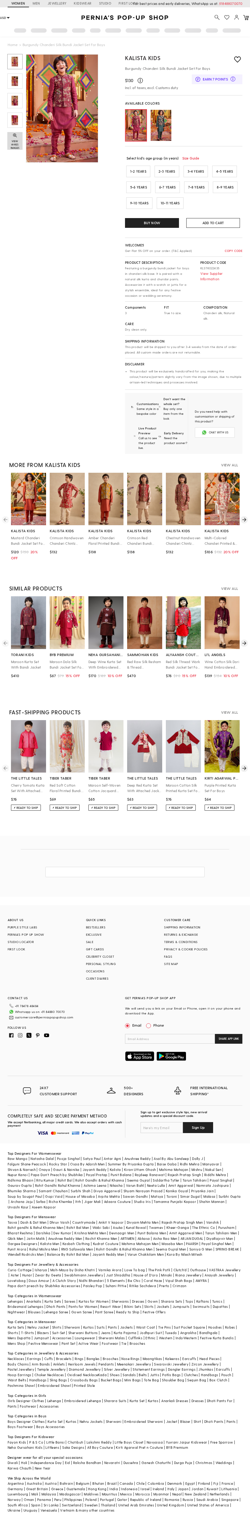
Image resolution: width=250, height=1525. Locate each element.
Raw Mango (18, 1159)
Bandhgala (208, 1333)
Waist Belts (17, 1380)
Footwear (110, 1343)
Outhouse (198, 1270)
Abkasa (144, 1238)
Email (136, 1025)
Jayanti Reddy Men (108, 1254)
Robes (230, 1327)
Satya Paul (92, 1159)
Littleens (52, 1447)
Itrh (78, 1202)
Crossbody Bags (84, 1380)
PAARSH (192, 1244)
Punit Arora (17, 1249)
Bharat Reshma (20, 1233)
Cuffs (48, 1359)
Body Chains (18, 1364)
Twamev (156, 1227)
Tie (123, 1343)
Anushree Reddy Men (65, 1238)
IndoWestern (186, 1338)
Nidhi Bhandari (91, 1281)
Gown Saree (81, 1312)
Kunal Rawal (136, 1227)
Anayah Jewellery (219, 1275)
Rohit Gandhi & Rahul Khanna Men (124, 1249)
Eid (67, 1463)
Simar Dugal (190, 1196)
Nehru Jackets (91, 1421)
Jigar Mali (92, 1202)
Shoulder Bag (173, 1380)
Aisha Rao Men (165, 1238)
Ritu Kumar (45, 1180)
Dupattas (220, 1306)
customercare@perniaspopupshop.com (44, 1017)
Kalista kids (142, 58)
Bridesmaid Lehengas (26, 1306)
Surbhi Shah (80, 1191)
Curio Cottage (20, 1270)
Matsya (157, 1196)
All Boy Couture (100, 1447)
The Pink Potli (159, 1270)
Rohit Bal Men (77, 1227)
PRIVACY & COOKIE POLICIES (186, 949)
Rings (79, 1359)
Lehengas (15, 1301)
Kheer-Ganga (177, 1227)
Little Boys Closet (129, 1442)
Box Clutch (218, 1380)
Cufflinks (135, 1338)
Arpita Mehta (109, 1196)
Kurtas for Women (94, 1301)
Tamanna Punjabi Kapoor (175, 1202)
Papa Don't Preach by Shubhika (57, 1175)
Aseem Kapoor (44, 1207)
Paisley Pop (92, 1286)
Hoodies (215, 1327)
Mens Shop (17, 1343)
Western (166, 1338)
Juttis (154, 1375)
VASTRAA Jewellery (225, 1270)
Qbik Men (15, 1238)
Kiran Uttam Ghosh (140, 1170)
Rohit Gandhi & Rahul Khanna (99, 1180)
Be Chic (134, 1281)
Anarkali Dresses (174, 1401)
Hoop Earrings (19, 1375)
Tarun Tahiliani (195, 1180)
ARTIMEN (127, 1238)
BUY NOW (152, 223)
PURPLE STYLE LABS (23, 927)
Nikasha (116, 1185)
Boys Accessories (50, 1427)
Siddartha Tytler (166, 1180)
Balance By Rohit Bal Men (68, 1254)
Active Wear (88, 1343)
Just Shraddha (118, 1275)
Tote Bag (151, 1380)
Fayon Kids (17, 1442)
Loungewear (85, 1338)
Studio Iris (142, 1202)
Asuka (118, 1227)
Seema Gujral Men (171, 1249)
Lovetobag (17, 1281)
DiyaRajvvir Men (219, 1238)
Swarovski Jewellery (171, 1364)
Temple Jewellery (51, 1369)
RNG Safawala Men (77, 1249)
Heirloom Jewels (81, 1364)
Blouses (34, 1312)
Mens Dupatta (19, 1338)
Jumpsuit (41, 1338)
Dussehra (130, 1463)
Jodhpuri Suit (151, 1333)
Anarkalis (33, 1301)
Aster (15, 1275)
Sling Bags (58, 1380)
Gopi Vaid (53, 1196)
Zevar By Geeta (48, 1275)
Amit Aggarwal (180, 1185)
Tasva (12, 1222)
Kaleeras (172, 1359)
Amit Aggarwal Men (185, 1233)
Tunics (217, 1301)
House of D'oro (146, 1275)
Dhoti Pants (55, 1306)
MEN (36, 3)
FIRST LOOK (128, 3)
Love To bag (134, 1270)
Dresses (138, 1301)
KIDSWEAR (82, 3)
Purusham (226, 1227)
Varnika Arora (109, 1270)
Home (13, 44)
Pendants (106, 1364)
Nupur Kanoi (18, 1175)
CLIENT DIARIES (97, 978)
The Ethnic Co (203, 1227)
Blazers (43, 1333)
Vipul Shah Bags (178, 1281)
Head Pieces (209, 1359)
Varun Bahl (135, 1185)
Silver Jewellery (117, 1369)
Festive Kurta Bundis (217, 1338)
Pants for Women (83, 1306)
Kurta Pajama (125, 1333)
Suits (101, 1327)
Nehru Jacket (38, 1327)
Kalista (115, 1170)
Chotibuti (76, 1442)
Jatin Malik (36, 1238)
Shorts (13, 1333)
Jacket (171, 1421)
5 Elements (116, 1281)
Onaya (44, 1170)
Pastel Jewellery (21, 1369)
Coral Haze (153, 1281)
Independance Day (46, 1463)
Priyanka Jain (202, 1191)
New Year (43, 1468)
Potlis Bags (171, 1375)
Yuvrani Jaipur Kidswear (186, 1442)
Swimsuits (201, 1306)
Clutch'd (180, 1270)
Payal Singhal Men (217, 1244)
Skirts (148, 1306)
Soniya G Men (200, 1249)
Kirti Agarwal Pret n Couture (139, 1447)
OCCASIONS (95, 971)
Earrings (34, 1359)
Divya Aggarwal (107, 1191)
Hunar (27, 1275)
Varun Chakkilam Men (145, 1254)
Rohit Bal (65, 1180)
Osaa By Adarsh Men (87, 1164)
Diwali (13, 1463)
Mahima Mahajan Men (140, 1244)
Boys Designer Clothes (26, 1421)
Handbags (209, 1375)
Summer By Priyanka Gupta (131, 1164)
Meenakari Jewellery (134, 1364)
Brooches (137, 1343)
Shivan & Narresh (22, 1170)
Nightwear (16, 1312)
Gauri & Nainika (66, 1170)
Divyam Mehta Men (143, 1222)
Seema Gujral (138, 1180)
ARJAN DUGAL (191, 1238)
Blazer (185, 1421)
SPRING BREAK (227, 1249)
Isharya (41, 1270)
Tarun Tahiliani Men (221, 1233)
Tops (189, 1301)
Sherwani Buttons (83, 1333)
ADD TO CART (213, 223)
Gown (153, 1301)
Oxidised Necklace (82, 1375)
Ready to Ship (127, 1312)
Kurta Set (137, 1401)
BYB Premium (177, 1447)
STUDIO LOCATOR (21, 942)
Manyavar (210, 1164)
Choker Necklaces (49, 1375)
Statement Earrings (149, 1369)
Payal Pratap (97, 1175)
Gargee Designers (22, 1244)
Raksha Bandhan (87, 1463)
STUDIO (105, 3)
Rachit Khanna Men (101, 1238)
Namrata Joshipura (212, 1185)
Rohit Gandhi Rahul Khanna (57, 1185)
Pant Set (68, 1343)
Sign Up (198, 1127)
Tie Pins (164, 1327)
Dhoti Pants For (220, 1401)
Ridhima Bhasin (21, 1180)
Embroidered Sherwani (143, 1421)
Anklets (59, 1364)
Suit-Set (58, 1333)
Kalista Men (49, 1244)
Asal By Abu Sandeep (171, 1159)
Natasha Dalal (42, 1159)
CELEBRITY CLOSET (100, 956)
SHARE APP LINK (229, 1038)
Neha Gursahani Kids (25, 1447)
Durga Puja (183, 1463)
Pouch (226, 1375)
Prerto (164, 1286)
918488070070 (230, 3)
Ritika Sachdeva (142, 1286)
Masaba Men (172, 1244)
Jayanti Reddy (95, 1170)
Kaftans (202, 1301)
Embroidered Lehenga (82, 1401)
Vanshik (212, 1222)
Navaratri (112, 1463)
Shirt (197, 1421)
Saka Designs (73, 1447)
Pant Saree (104, 1312)
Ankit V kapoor (111, 1222)
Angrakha (188, 1333)
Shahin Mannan (211, 1202)
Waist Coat (145, 1327)
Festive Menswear (43, 1343)
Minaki (166, 1275)
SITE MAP (171, 964)
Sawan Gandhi (135, 1196)
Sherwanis (120, 1301)
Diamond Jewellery (85, 1369)
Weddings (224, 1463)
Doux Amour (39, 1281)
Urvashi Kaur (18, 1207)
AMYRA (201, 1281)
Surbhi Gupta (230, 1196)
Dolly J (197, 1159)
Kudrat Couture (106, 1244)
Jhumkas (205, 1369)
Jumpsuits (181, 1306)
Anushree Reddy (137, 1159)
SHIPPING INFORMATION (182, 927)
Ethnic (150, 1338)
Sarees (69, 1301)
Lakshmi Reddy (99, 1442)
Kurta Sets (53, 1301)
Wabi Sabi (101, 1227)
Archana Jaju (22, 1202)
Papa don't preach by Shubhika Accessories (44, 1286)
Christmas (203, 1463)
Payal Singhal (221, 1180)
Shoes (115, 1375)
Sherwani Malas (111, 1338)
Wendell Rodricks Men (26, 1254)
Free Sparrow (221, 1442)
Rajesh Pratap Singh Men (182, 1222)
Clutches (191, 1375)
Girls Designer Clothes (26, 1401)
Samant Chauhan (53, 1191)
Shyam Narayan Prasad (143, 1191)
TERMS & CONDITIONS (181, 942)
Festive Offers (154, 1312)
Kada (102, 1375)
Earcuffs (189, 1359)
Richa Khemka (60, 1202)
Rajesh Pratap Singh (184, 1175)
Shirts (56, 1327)
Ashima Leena (95, 1185)
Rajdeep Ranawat (150, 1175)
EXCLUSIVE (94, 934)
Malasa (209, 1196)
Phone (158, 1025)
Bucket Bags (111, 1380)
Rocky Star (58, 1164)
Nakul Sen (213, 1170)
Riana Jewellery (188, 1275)
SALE (90, 942)
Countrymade (83, 1222)
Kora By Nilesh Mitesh (184, 1254)
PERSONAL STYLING (101, 964)
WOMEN (18, 3)
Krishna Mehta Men (90, 1233)
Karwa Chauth (20, 1468)
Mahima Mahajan (173, 1170)
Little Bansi (55, 1442)
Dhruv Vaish (59, 1222)
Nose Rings (130, 1359)
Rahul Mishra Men (43, 1249)
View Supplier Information (211, 276)
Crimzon (180, 1286)
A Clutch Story (64, 1281)
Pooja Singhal (68, 1159)
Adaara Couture (117, 1202)
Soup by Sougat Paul (25, 1196)
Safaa (41, 1202)
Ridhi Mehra (189, 1164)
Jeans (106, 1333)
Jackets (163, 1306)
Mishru (196, 1170)
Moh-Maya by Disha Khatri (72, 1270)
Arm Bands (41, 1364)
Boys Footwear (20, 1427)
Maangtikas (152, 1359)
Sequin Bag (196, 1380)
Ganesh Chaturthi (156, 1463)
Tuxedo (171, 1333)
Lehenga (54, 1401)
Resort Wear (110, 1306)
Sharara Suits (115, 1401)
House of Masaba (80, 1196)
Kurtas (88, 1327)
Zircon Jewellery (205, 1364)
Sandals (129, 1375)
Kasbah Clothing (76, 1244)
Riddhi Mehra (215, 1175)
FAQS (168, 956)
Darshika (43, 1233)
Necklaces (16, 1359)
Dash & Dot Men (33, 1222)
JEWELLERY (57, 3)
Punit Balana (121, 1175)
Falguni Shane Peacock (27, 1164)
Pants (112, 1327)
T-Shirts (27, 1333)
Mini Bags (132, 1380)
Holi (24, 1463)
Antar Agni (112, 1159)
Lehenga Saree (56, 1312)
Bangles (93, 1359)
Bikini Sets (132, 1306)
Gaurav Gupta (20, 1185)
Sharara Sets (171, 1301)
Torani (171, 1196)
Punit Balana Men (152, 1233)
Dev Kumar (62, 1233)
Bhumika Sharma (22, 1191)
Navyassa (155, 1442)
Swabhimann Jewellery (83, 1275)
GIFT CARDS (95, 949)
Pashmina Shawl (21, 1385)
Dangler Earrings (181, 1369)
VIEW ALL (229, 465)
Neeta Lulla (156, 1185)
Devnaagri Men (121, 1233)
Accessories (61, 1338)
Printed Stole (84, 1385)
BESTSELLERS (95, 927)
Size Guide (190, 158)
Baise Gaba (167, 1164)
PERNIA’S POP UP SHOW (26, 934)
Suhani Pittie (115, 1286)
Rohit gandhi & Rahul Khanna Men (35, 1227)
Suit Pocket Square (189, 1327)
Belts (143, 1375)
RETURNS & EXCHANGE (181, 934)
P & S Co (36, 1442)
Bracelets (64, 1359)
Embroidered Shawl (54, 1385)
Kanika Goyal (177, 1191)
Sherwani (72, 1327)
